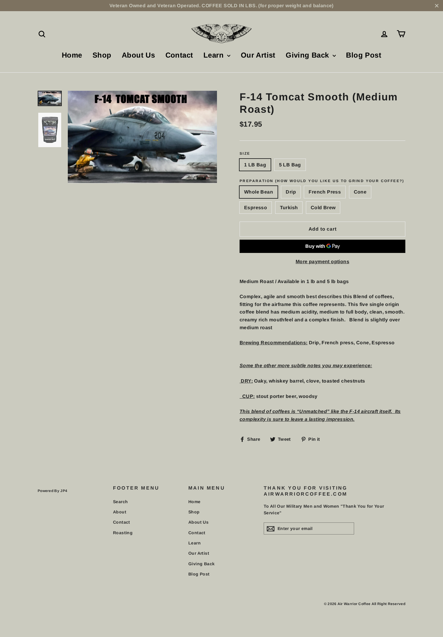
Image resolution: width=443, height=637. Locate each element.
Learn (214, 55)
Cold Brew (323, 207)
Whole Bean (258, 191)
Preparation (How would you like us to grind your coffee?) (322, 181)
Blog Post (363, 55)
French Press (325, 191)
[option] (142, 137)
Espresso (255, 207)
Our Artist (258, 55)
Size (245, 153)
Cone (360, 191)
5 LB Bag (290, 164)
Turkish (289, 207)
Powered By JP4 (52, 491)
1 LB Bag (255, 164)
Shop (102, 55)
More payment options (322, 261)
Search (120, 501)
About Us (138, 55)
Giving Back (308, 55)
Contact (179, 55)
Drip (291, 191)
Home (72, 55)
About (119, 511)
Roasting (123, 532)
